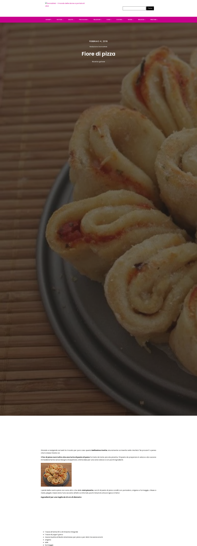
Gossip (48, 20)
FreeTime (153, 20)
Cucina (119, 20)
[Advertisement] (98, 433)
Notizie (59, 20)
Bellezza (141, 20)
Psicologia (83, 20)
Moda (130, 20)
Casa (108, 20)
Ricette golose (98, 61)
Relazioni (97, 20)
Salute (70, 20)
